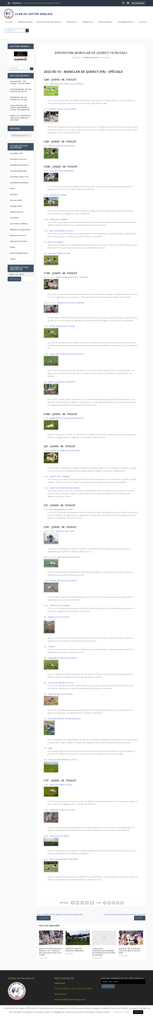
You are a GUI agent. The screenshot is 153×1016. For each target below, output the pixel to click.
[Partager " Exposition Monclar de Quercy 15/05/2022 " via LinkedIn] (87, 902)
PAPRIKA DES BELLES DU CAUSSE (63, 580)
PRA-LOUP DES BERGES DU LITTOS (63, 759)
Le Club (8, 22)
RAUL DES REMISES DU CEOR (61, 231)
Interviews (14, 218)
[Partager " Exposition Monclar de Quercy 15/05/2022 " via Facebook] (72, 902)
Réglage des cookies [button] (122, 1012)
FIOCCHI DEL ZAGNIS (58, 195)
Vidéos (13, 259)
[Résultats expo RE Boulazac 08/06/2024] (78, 938)
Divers (12, 188)
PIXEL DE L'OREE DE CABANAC (62, 171)
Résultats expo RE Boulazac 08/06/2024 (75, 949)
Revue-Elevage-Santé (19, 253)
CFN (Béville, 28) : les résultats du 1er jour (18, 98)
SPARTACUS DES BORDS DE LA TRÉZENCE (67, 84)
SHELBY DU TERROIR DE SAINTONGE (64, 450)
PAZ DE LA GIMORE (55, 242)
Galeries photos (16, 212)
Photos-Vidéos (105, 22)
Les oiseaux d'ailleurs (19, 223)
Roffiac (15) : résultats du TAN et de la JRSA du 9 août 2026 (20, 117)
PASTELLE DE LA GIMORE (60, 605)
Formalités (87, 22)
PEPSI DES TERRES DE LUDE (61, 785)
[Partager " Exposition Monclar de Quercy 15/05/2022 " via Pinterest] (82, 902)
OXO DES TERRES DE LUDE (59, 253)
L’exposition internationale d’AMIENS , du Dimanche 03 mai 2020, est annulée (103, 951)
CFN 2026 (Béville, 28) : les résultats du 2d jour (20, 90)
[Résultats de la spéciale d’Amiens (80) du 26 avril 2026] (131, 938)
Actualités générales (18, 171)
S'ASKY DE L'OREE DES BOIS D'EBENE (65, 488)
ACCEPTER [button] (138, 1012)
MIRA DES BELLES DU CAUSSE (60, 694)
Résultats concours (18, 235)
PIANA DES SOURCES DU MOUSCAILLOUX (64, 718)
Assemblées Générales (19, 182)
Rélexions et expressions (20, 229)
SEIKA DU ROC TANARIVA (60, 476)
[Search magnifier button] (27, 30)
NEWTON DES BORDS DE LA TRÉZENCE (72, 277)
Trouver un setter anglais (48, 22)
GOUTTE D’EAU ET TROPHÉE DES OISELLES (40, 3)
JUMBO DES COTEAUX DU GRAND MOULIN (67, 418)
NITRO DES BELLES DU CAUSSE (62, 326)
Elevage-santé (16, 206)
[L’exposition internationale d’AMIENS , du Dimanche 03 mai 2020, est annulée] (104, 938)
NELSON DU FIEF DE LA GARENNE (70, 303)
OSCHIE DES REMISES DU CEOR (60, 683)
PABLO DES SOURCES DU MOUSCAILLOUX (67, 354)
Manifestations (25, 22)
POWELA (51, 646)
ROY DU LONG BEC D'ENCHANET (62, 146)
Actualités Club (16, 153)
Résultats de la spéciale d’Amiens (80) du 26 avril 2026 (129, 950)
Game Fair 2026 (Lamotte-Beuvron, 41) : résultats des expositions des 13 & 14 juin (50, 951)
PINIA (50, 748)
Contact (143, 22)
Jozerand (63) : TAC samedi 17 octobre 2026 (20, 82)
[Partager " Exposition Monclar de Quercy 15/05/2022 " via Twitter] (77, 902)
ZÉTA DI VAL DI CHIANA (59, 836)
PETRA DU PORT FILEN (65, 531)
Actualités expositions (91, 57)
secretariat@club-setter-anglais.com (70, 999)
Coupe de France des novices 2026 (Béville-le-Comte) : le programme (20, 107)
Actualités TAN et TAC (19, 177)
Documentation (125, 22)
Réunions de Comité (18, 241)
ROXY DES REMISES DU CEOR (60, 509)
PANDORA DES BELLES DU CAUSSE (62, 658)
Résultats (71, 22)
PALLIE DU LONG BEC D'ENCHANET (64, 859)
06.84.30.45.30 (60, 994)
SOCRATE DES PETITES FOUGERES (62, 109)
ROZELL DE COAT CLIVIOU (58, 617)
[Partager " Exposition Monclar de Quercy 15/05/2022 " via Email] (91, 902)
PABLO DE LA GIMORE (59, 219)
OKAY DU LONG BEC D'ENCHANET (62, 382)
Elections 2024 (16, 200)
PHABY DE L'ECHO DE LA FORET (62, 810)
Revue (12, 247)
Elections (14, 194)
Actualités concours (18, 159)
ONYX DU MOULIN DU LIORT (68, 557)
